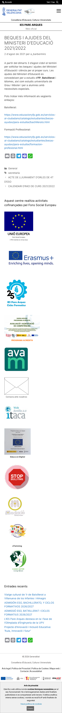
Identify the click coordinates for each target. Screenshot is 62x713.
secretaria (14, 172)
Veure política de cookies (31, 704)
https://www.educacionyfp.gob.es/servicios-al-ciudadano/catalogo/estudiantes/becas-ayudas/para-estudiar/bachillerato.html (30, 118)
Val (48, 2)
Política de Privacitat (21, 668)
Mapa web (54, 668)
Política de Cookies (40, 668)
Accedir (8, 2)
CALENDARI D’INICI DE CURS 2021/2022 (31, 186)
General (12, 168)
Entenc (30, 708)
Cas (53, 2)
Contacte (24, 671)
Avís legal (6, 668)
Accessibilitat (36, 671)
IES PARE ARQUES (31, 24)
